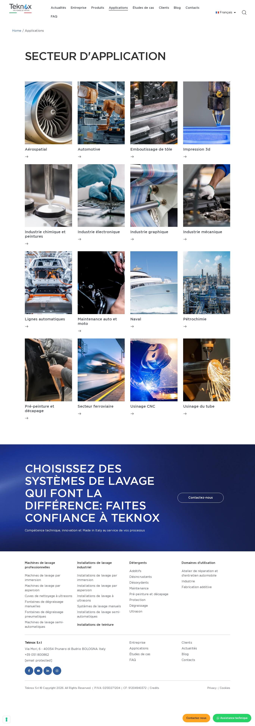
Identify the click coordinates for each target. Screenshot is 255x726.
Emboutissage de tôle (151, 149)
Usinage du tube (198, 406)
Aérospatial (36, 149)
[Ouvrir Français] (234, 12)
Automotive (89, 149)
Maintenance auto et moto (97, 321)
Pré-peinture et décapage (39, 409)
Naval (135, 319)
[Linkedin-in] (47, 671)
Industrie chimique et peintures (45, 234)
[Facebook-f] (29, 671)
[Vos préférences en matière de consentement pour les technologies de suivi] (6, 719)
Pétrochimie (194, 319)
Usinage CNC (142, 406)
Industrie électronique (99, 232)
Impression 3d (196, 149)
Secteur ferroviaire (95, 406)
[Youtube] (38, 671)
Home (16, 30)
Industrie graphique (149, 232)
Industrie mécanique (202, 232)
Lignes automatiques (45, 319)
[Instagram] (57, 671)
